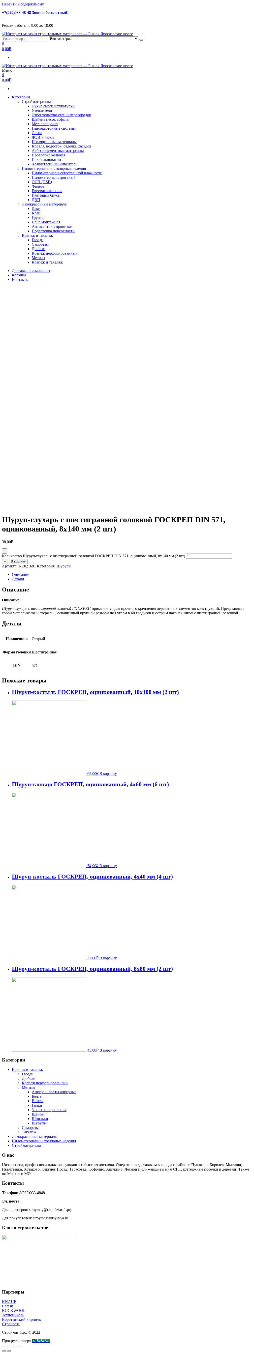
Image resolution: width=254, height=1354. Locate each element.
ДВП (36, 200)
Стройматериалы (36, 101)
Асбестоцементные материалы (58, 150)
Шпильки (40, 1119)
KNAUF (9, 1301)
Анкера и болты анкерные (54, 1092)
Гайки (37, 1105)
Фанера (38, 186)
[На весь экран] (14, 1346)
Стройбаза (11, 1324)
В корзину (18, 561)
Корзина (19, 275)
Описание (20, 574)
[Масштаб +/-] (19, 1346)
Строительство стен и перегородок (61, 115)
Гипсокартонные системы (54, 128)
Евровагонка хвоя (47, 191)
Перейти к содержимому (23, 4)
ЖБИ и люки (43, 137)
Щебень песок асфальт (51, 119)
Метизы (38, 258)
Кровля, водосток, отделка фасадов (61, 146)
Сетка (37, 133)
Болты (37, 1096)
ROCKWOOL (14, 1310)
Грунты (38, 217)
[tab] (132, 574)
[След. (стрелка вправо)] (9, 1351)
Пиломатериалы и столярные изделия (54, 168)
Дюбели (38, 249)
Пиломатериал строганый (54, 177)
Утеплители (42, 110)
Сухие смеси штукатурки (53, 106)
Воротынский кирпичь (21, 1319)
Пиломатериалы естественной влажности (67, 173)
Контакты (20, 279)
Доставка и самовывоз (31, 270)
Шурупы (64, 566)
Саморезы (40, 244)
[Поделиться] (9, 1346)
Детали (18, 579)
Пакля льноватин (46, 159)
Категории (21, 97)
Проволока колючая (48, 155)
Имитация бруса (46, 195)
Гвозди (37, 240)
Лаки (36, 208)
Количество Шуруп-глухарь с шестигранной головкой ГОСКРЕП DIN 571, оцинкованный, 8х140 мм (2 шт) (93, 556)
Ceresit (7, 1306)
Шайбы (38, 1114)
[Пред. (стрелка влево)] (4, 1351)
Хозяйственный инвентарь (54, 164)
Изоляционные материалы (54, 142)
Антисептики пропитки (52, 226)
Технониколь (13, 1315)
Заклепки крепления (49, 1110)
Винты (37, 1101)
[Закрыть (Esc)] (4, 1346)
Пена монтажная (46, 222)
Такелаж (29, 1132)
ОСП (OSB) (42, 182)
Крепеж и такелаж (37, 235)
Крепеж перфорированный (55, 253)
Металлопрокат (45, 124)
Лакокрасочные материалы (44, 204)
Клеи (36, 213)
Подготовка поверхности (53, 231)
